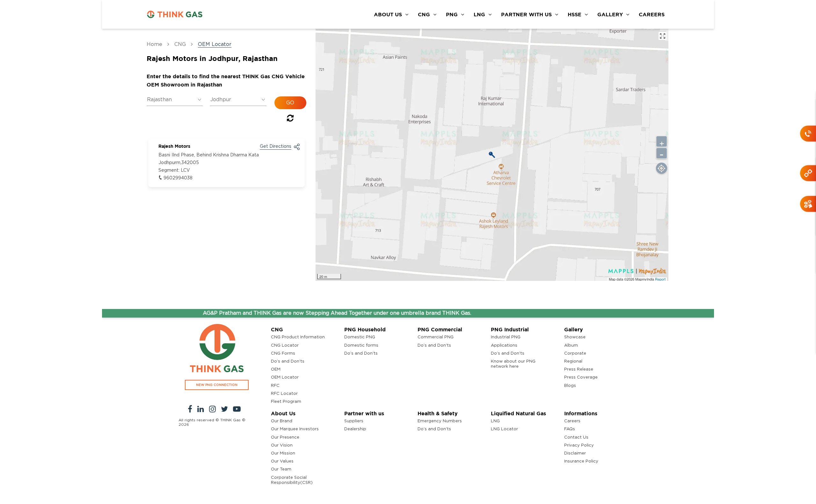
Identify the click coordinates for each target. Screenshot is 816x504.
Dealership (355, 429)
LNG (479, 14)
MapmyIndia (645, 279)
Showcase (575, 337)
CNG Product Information (298, 337)
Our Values (282, 461)
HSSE (574, 14)
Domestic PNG (359, 337)
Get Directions (275, 146)
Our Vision (282, 445)
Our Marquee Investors (295, 429)
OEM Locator (285, 377)
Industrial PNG (506, 337)
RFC (275, 386)
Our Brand (281, 421)
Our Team (281, 469)
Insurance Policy (581, 461)
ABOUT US (388, 14)
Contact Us (576, 437)
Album (571, 345)
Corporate (575, 353)
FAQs (569, 429)
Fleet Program (286, 402)
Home (154, 44)
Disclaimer (575, 453)
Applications (504, 345)
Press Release (578, 369)
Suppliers (353, 421)
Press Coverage (581, 377)
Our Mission (283, 453)
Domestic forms (361, 345)
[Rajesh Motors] (492, 155)
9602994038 (178, 178)
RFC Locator (284, 394)
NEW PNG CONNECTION (216, 385)
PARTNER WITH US (526, 14)
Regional (573, 361)
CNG (424, 14)
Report (660, 279)
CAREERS (652, 14)
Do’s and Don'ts (287, 361)
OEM (275, 369)
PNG (452, 14)
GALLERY (610, 14)
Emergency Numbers (440, 421)
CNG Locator (285, 345)
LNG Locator (504, 429)
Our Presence (285, 437)
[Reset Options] (290, 119)
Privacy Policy (579, 445)
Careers (572, 421)
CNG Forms (283, 353)
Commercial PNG (436, 337)
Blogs (570, 386)
